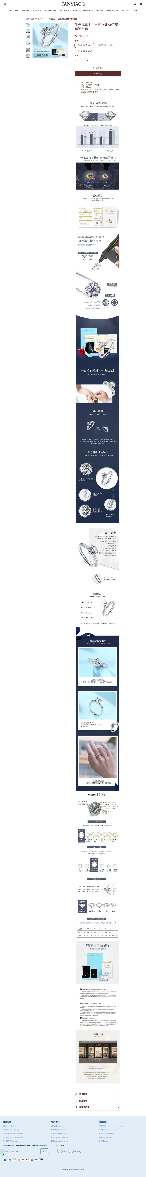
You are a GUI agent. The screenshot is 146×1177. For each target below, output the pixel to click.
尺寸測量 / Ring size (57, 1126)
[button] (5, 3)
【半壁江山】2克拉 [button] (84, 51)
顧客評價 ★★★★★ (106, 1137)
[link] (13, 10)
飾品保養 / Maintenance (58, 1130)
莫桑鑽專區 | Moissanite (39, 19)
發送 (45, 1151)
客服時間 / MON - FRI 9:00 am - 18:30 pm (111, 1126)
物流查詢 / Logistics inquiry (59, 1137)
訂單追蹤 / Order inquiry (59, 1134)
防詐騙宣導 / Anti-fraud (10, 1141)
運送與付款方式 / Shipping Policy (14, 1137)
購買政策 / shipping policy (59, 1141)
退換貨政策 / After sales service (13, 1134)
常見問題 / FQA (104, 1141)
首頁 (27, 19)
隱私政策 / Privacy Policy (11, 1130)
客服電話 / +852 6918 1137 (107, 1134)
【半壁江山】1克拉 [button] (105, 45)
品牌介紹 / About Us (9, 1126)
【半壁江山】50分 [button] (84, 45)
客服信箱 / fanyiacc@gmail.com (109, 1130)
